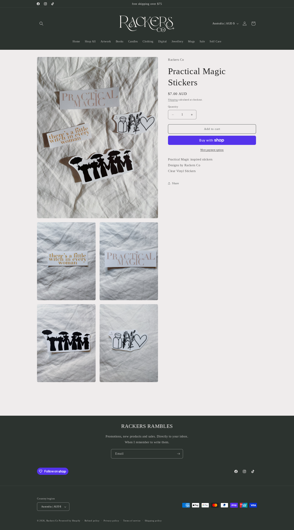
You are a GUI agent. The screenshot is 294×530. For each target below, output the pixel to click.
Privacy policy (111, 521)
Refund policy (92, 521)
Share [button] (175, 183)
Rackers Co (52, 521)
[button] (41, 23)
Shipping (173, 99)
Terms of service (132, 521)
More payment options (212, 149)
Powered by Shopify (69, 521)
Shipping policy (153, 521)
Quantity (173, 106)
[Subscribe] (178, 453)
